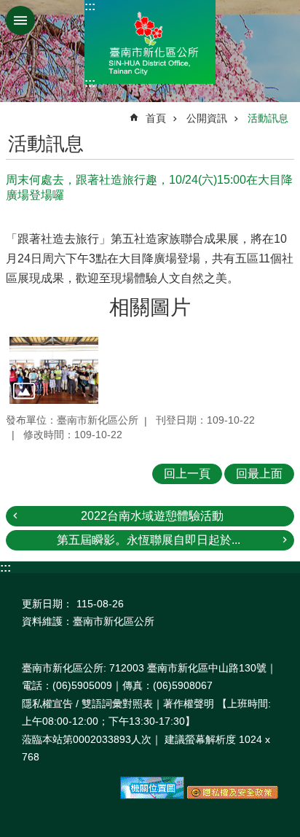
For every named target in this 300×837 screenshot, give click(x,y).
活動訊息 (268, 118)
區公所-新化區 (150, 42)
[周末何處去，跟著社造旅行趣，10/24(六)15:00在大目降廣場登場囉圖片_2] (152, 795)
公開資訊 (206, 118)
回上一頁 (187, 473)
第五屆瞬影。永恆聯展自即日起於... (148, 540)
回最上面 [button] (259, 473)
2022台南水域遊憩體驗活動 (152, 516)
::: (89, 6)
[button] (53, 370)
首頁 (156, 118)
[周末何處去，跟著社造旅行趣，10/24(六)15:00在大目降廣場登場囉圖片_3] (232, 795)
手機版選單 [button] (20, 20)
